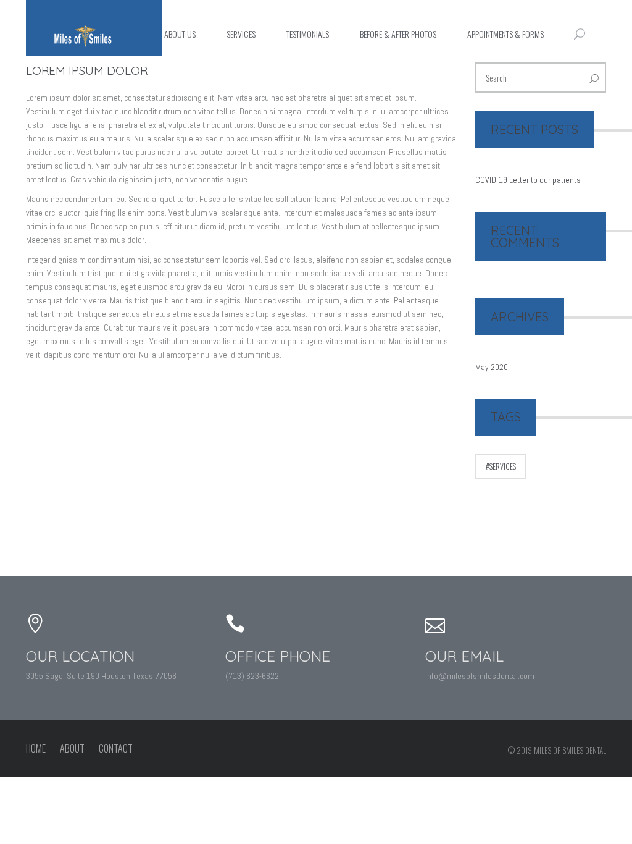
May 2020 (491, 367)
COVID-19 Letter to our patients (528, 179)
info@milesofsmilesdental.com (479, 676)
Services (502, 466)
